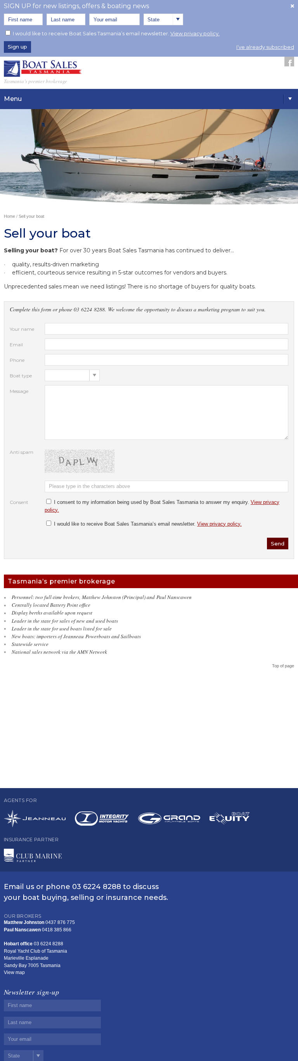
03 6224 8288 (96, 886)
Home (9, 216)
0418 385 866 (56, 929)
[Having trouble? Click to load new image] (166, 461)
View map (14, 972)
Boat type (21, 376)
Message (19, 391)
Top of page (283, 665)
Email (16, 344)
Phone (17, 360)
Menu (13, 98)
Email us (19, 886)
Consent (19, 502)
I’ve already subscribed (265, 47)
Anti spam (21, 452)
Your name (22, 329)
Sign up (17, 46)
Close (292, 6)
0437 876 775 (60, 922)
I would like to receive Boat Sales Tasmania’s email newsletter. (116, 33)
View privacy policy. (195, 33)
